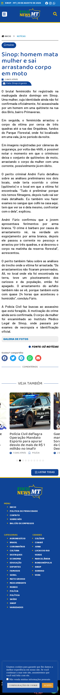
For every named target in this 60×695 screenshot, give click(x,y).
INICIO (13, 507)
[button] (9, 45)
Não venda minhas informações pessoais (29, 679)
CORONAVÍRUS (17, 546)
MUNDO (14, 587)
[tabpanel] (30, 424)
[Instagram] (50, 3)
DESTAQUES (16, 555)
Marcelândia (42, 559)
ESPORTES (15, 567)
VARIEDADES (16, 607)
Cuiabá (39, 542)
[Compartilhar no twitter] (13, 358)
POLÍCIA (14, 591)
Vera (37, 575)
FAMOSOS (15, 571)
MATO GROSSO (17, 579)
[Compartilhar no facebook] (5, 358)
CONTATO (15, 515)
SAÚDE (13, 599)
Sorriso (39, 571)
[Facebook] (46, 3)
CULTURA (14, 550)
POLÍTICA (15, 595)
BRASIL (13, 542)
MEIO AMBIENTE (18, 583)
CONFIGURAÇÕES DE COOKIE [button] (23, 685)
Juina (38, 546)
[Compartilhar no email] (38, 358)
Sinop (38, 567)
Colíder (39, 538)
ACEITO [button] (47, 685)
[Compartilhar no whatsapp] (30, 358)
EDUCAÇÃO (15, 563)
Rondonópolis (43, 563)
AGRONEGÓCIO (17, 538)
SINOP (13, 603)
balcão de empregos (22, 523)
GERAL (13, 575)
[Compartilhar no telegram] (21, 358)
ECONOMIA (15, 559)
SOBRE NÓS (16, 519)
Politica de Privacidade (24, 511)
